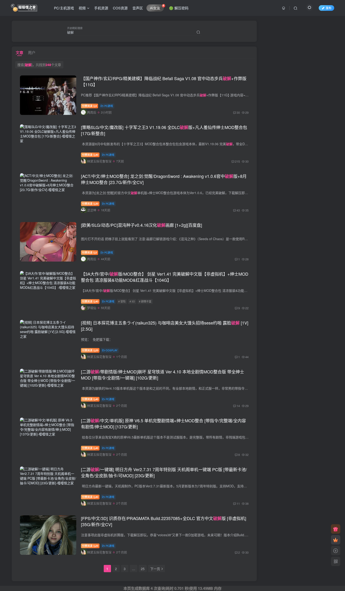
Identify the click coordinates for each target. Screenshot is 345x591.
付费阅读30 (90, 203)
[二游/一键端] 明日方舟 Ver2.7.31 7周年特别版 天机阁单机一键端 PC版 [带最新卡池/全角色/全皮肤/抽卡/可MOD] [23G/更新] (164, 472)
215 (237, 161)
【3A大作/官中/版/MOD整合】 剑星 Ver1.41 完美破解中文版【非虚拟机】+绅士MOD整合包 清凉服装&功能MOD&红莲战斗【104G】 (164, 277)
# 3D (132, 301)
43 (238, 210)
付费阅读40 (90, 155)
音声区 (137, 7)
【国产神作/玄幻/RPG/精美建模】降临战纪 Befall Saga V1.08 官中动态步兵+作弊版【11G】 (163, 81)
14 (238, 405)
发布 (328, 8)
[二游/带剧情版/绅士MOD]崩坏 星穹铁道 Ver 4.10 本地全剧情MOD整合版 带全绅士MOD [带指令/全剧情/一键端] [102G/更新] (162, 374)
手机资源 (101, 7)
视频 (82, 7)
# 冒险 (122, 301)
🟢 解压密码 (178, 7)
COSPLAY (111, 350)
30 (238, 112)
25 (143, 568)
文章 (19, 52)
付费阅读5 (89, 106)
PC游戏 (108, 106)
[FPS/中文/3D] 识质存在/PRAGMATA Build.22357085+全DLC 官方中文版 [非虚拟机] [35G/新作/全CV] (163, 521)
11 (238, 503)
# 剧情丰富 (145, 301)
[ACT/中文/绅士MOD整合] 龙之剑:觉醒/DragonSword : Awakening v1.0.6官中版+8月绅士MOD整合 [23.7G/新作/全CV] (164, 179)
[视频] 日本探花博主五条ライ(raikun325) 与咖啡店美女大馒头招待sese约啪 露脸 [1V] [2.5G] (164, 326)
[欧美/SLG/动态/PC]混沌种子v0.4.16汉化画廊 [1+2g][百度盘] (141, 225)
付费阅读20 (90, 350)
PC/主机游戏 (64, 7)
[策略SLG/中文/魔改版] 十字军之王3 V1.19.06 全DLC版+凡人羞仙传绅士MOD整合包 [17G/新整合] (164, 130)
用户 (31, 52)
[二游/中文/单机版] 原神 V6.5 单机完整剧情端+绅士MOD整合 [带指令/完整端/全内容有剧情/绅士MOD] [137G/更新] (163, 423)
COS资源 (120, 7)
